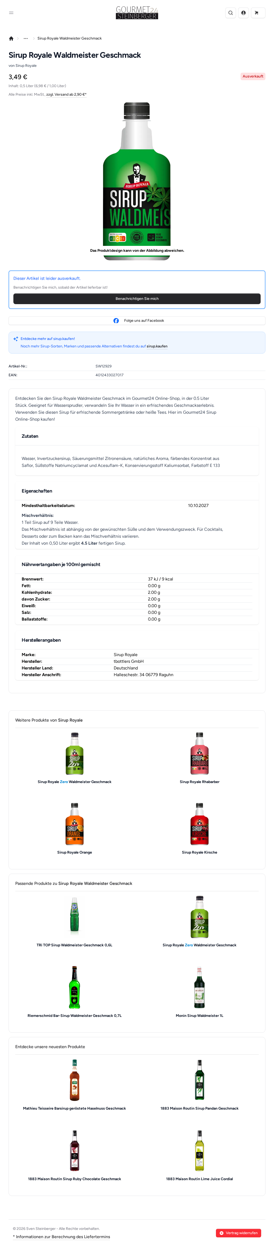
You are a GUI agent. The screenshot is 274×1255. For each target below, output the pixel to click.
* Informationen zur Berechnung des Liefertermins (61, 1236)
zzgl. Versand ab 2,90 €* (66, 94)
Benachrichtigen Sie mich (137, 298)
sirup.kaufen (157, 346)
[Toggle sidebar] (11, 12)
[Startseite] (11, 38)
